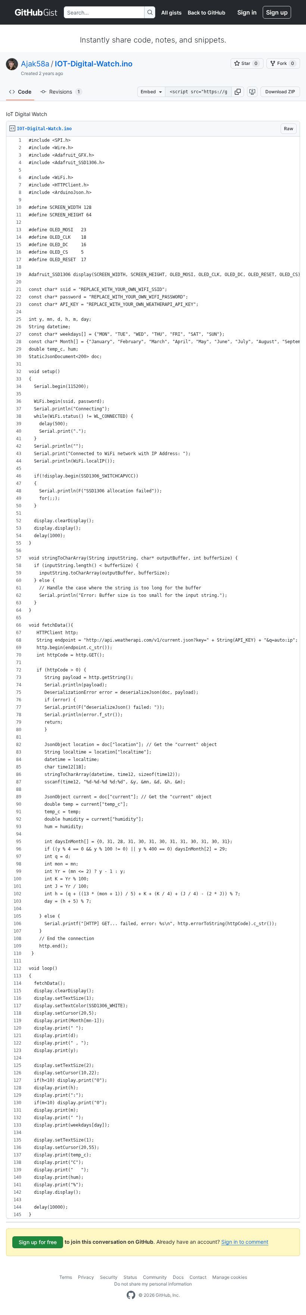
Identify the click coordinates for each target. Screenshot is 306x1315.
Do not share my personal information (153, 1284)
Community (155, 1277)
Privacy (86, 1277)
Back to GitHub (206, 12)
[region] (153, 678)
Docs (178, 1277)
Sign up (277, 12)
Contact (198, 1277)
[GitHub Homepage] (131, 1295)
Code (24, 91)
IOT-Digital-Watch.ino (93, 63)
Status (130, 1277)
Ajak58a (35, 63)
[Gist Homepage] (36, 12)
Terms (65, 1277)
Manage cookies (229, 1277)
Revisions (64, 91)
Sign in (247, 12)
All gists (171, 12)
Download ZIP (280, 91)
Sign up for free (38, 1242)
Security (109, 1277)
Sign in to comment (244, 1242)
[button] (237, 92)
